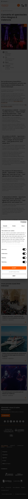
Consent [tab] (5, 225)
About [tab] (22, 225)
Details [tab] (14, 225)
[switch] (24, 253)
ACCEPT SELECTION (14, 272)
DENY (14, 275)
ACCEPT (14, 268)
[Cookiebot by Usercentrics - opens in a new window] (20, 222)
